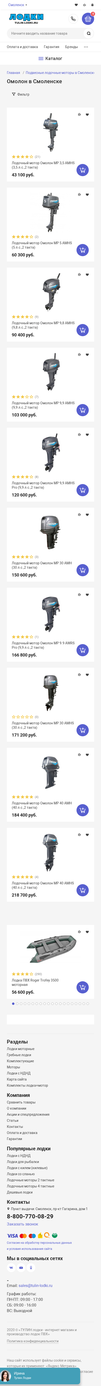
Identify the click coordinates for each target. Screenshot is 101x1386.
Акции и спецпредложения (28, 1114)
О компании (16, 1108)
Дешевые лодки (20, 1192)
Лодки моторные (20, 1049)
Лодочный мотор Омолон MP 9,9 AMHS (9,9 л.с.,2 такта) (43, 405)
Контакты (15, 1127)
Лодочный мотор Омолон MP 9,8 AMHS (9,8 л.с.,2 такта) (43, 325)
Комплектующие (20, 1061)
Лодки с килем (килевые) (27, 1168)
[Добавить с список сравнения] (79, 114)
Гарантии (14, 1139)
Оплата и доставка (22, 47)
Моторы (13, 1067)
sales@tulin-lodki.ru (35, 1285)
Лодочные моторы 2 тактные (30, 1180)
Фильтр (23, 94)
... (86, 46)
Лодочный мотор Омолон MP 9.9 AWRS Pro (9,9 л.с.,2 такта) (43, 645)
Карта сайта (17, 1079)
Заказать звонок (22, 1224)
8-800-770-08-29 (73, 19)
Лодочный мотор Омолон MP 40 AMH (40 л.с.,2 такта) (42, 805)
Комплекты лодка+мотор (27, 1085)
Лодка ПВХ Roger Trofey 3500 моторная (35, 982)
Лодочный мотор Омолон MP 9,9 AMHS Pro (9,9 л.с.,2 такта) (43, 485)
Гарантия (51, 47)
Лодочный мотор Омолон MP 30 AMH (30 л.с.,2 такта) (42, 565)
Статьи (12, 1121)
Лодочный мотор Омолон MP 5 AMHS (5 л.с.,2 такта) (42, 245)
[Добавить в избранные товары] (87, 114)
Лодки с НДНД (19, 1073)
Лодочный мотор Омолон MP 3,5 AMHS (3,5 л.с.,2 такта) (43, 165)
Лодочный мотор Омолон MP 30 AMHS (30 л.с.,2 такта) (43, 725)
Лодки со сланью (21, 1174)
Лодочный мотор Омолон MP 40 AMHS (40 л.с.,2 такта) (43, 885)
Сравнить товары (21, 1102)
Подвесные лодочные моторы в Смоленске (60, 73)
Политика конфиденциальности (33, 1341)
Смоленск (16, 5)
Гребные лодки (19, 1055)
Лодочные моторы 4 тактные (30, 1186)
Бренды (71, 47)
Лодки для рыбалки (23, 1162)
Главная (13, 73)
